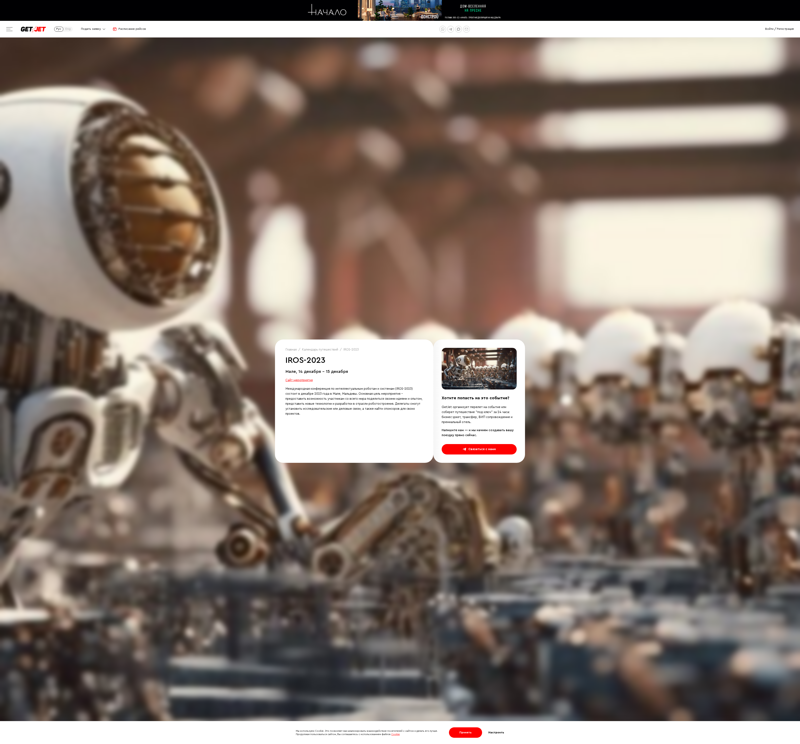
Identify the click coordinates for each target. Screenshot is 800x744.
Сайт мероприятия (299, 380)
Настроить (496, 732)
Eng (68, 28)
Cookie (395, 734)
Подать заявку (91, 28)
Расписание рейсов (132, 28)
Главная (291, 349)
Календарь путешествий (320, 349)
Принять (465, 732)
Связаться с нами (482, 449)
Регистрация (785, 28)
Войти (769, 28)
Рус (58, 28)
